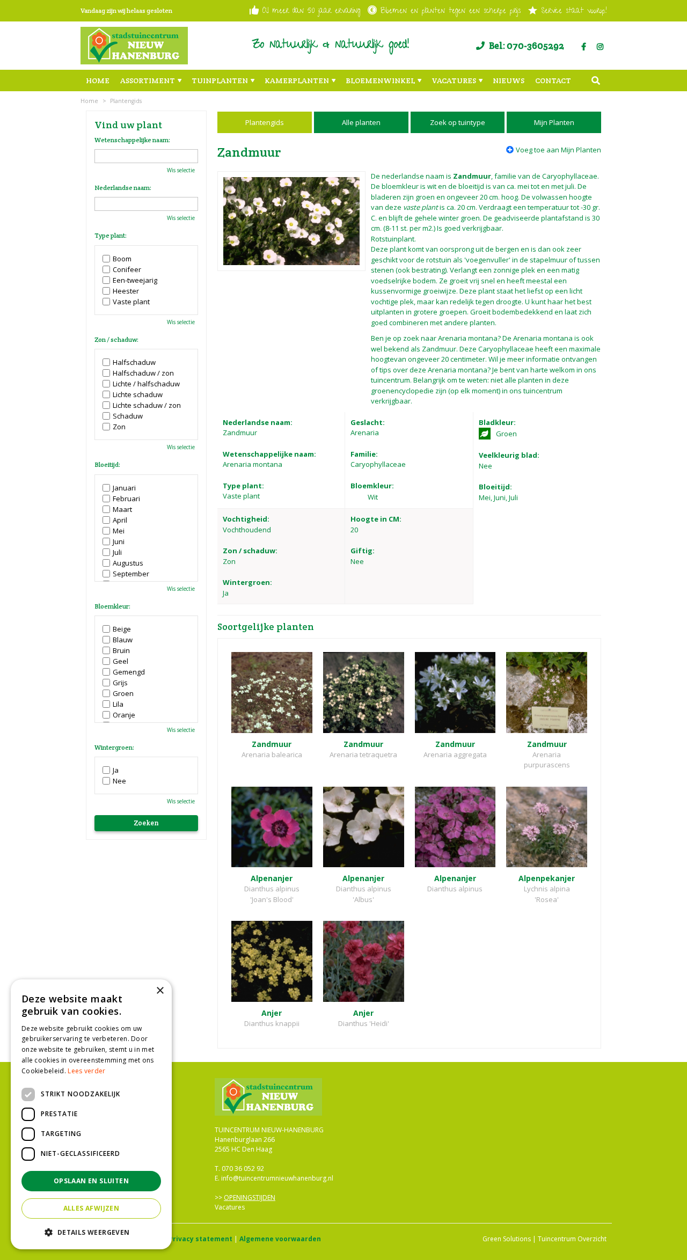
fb (583, 46)
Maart (122, 509)
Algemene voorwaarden (280, 1238)
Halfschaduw (134, 362)
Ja (116, 770)
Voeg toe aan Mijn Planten (558, 150)
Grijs (120, 682)
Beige (122, 629)
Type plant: (110, 235)
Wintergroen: (114, 747)
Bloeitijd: (107, 464)
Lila (118, 704)
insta (600, 46)
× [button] (160, 991)
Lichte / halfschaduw (146, 383)
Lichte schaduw (138, 394)
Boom (122, 258)
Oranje (124, 715)
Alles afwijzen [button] (91, 1208)
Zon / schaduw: (116, 339)
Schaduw (128, 416)
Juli (117, 552)
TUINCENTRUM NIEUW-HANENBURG (269, 1129)
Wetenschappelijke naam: (132, 140)
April (120, 520)
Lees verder (86, 1070)
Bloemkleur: (112, 606)
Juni (119, 541)
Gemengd (129, 672)
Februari (126, 498)
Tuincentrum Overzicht (572, 1238)
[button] (91, 1232)
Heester (126, 291)
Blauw (123, 639)
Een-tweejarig (135, 280)
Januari (124, 488)
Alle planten (361, 122)
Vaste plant (131, 301)
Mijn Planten (554, 122)
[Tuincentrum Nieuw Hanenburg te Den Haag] (134, 45)
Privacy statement (200, 1238)
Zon (119, 426)
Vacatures (230, 1207)
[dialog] (91, 1114)
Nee (119, 781)
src (595, 80)
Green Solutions (507, 1238)
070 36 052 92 (243, 1168)
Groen (123, 693)
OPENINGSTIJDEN (249, 1197)
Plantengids (264, 122)
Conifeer (127, 269)
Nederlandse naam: (122, 188)
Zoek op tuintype (457, 122)
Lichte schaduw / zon (147, 405)
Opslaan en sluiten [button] (91, 1180)
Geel (120, 661)
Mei (119, 530)
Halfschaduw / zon (143, 373)
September (131, 573)
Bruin (121, 650)
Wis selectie (181, 170)
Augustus (128, 563)
